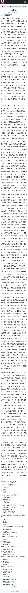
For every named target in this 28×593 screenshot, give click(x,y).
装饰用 (4, 539)
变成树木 (5, 564)
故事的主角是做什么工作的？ (9, 485)
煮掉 (4, 521)
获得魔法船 (5, 534)
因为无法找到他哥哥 (8, 554)
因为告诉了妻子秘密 (8, 512)
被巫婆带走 (5, 574)
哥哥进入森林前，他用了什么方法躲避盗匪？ (13, 557)
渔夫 (4, 489)
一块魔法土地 (6, 502)
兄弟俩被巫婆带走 (7, 584)
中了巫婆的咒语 (6, 571)
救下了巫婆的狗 (6, 573)
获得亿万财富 (6, 529)
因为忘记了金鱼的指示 (8, 511)
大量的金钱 (5, 499)
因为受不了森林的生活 (8, 553)
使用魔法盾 (5, 559)
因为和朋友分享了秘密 (8, 507)
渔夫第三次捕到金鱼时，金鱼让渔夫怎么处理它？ (14, 515)
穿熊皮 (4, 561)
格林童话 (17, 13)
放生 (4, 519)
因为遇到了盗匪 (6, 551)
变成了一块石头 (6, 569)
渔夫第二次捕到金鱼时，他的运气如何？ (12, 526)
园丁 (4, 491)
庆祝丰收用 (5, 544)
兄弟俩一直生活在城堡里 (9, 579)
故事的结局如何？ (7, 577)
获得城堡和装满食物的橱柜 (9, 532)
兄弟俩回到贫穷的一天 (8, 583)
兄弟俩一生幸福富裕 (8, 581)
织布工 (4, 487)
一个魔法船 (5, 501)
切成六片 (5, 522)
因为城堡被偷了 (6, 509)
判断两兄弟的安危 (7, 542)
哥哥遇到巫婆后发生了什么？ (9, 567)
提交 (14, 586)
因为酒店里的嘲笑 (7, 549)
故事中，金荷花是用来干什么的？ (10, 536)
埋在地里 (5, 524)
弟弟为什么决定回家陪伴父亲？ (9, 546)
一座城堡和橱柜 (6, 497)
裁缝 (4, 492)
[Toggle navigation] (25, 2)
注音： (2, 15)
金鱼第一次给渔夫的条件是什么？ (10, 495)
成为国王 (5, 531)
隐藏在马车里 (6, 563)
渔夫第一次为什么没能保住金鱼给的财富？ (12, 505)
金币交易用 (5, 541)
